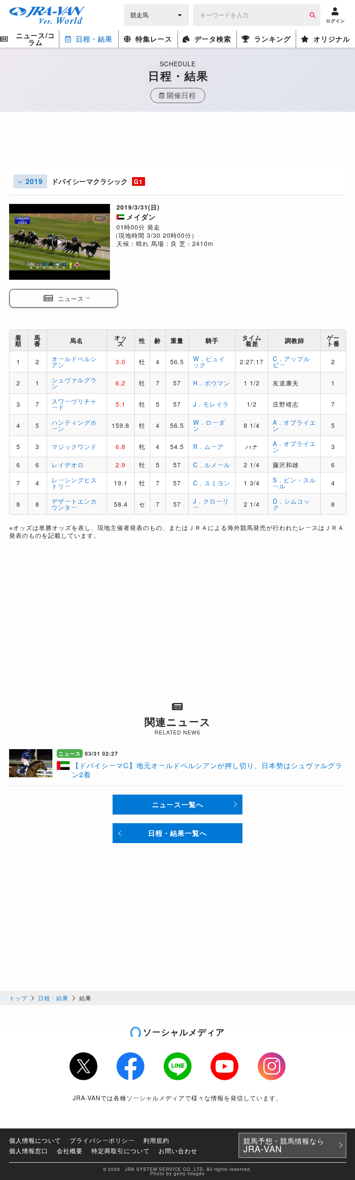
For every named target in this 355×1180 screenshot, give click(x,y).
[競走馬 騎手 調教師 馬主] (156, 14)
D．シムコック (291, 504)
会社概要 (70, 1150)
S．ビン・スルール (294, 482)
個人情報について (35, 1140)
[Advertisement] (177, 148)
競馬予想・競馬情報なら (283, 1145)
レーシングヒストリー (74, 482)
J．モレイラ (211, 404)
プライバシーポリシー (102, 1140)
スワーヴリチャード (74, 404)
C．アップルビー (291, 361)
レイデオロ (68, 464)
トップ (18, 998)
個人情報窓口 (28, 1150)
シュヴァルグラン (74, 382)
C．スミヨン (211, 482)
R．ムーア (208, 446)
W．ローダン (209, 425)
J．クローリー (211, 504)
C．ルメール (211, 464)
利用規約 (156, 1140)
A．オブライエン (294, 425)
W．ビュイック (209, 361)
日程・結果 (53, 998)
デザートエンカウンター (74, 504)
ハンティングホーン (74, 425)
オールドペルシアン (74, 361)
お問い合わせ (177, 1150)
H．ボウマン (211, 382)
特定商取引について (120, 1150)
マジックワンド (74, 446)
